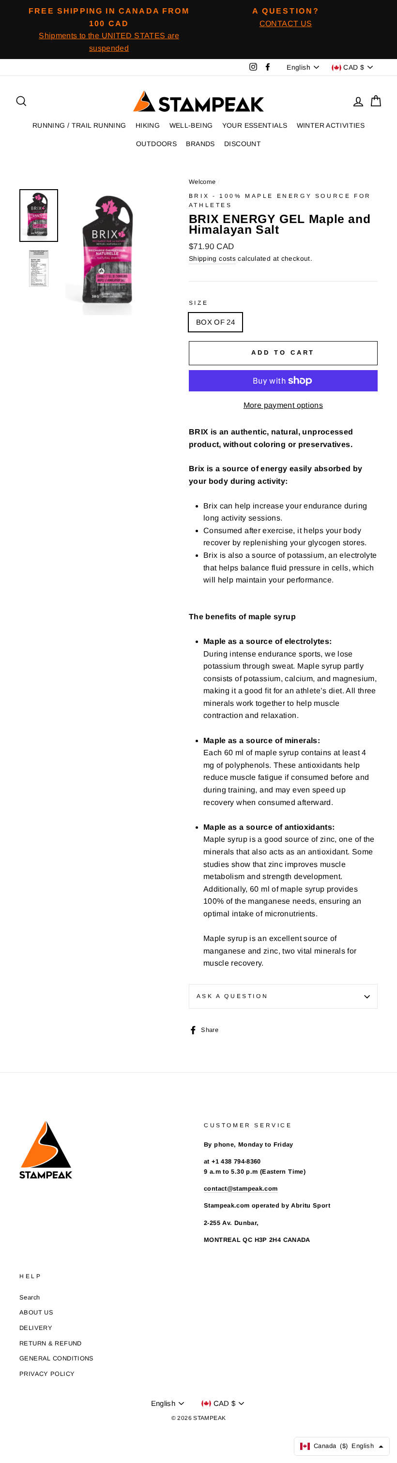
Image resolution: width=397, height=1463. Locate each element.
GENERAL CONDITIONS (56, 1358)
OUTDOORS (156, 144)
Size (198, 302)
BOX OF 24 (215, 322)
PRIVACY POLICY (47, 1373)
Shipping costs (212, 258)
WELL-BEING (191, 125)
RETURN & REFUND (50, 1343)
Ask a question (232, 996)
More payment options (283, 405)
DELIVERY (35, 1327)
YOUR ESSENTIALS (255, 125)
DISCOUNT (242, 144)
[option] (108, 29)
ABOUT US (36, 1312)
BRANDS (200, 144)
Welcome (202, 181)
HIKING (148, 125)
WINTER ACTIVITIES (331, 125)
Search (29, 1297)
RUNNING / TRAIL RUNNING (79, 125)
